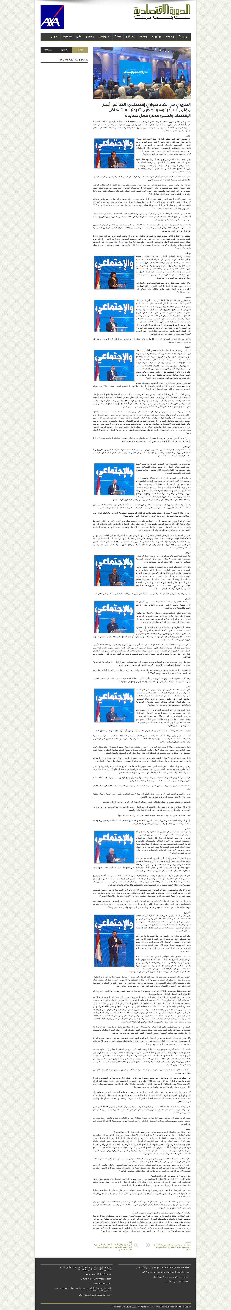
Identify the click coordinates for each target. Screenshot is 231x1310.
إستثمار (130, 36)
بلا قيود (67, 36)
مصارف (170, 36)
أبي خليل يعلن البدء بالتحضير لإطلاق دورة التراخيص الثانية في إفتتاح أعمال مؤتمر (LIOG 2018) (113, 1246)
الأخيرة (64, 50)
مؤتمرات (157, 36)
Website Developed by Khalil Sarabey (173, 1307)
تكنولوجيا (104, 36)
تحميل (54, 36)
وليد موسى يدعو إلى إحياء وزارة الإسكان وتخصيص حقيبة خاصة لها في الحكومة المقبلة (172, 1246)
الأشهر (80, 50)
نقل (78, 36)
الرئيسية (183, 36)
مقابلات (143, 36)
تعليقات (48, 50)
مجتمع (89, 36)
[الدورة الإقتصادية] (162, 17)
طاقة (118, 36)
